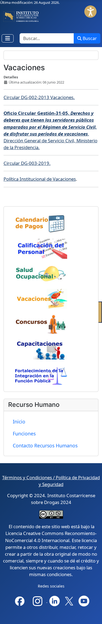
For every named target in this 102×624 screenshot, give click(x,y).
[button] (90, 11)
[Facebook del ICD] (20, 600)
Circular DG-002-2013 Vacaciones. (39, 97)
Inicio (19, 421)
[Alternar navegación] (8, 38)
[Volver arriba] (93, 615)
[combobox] (47, 38)
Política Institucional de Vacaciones (40, 179)
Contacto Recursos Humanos (45, 445)
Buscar (90, 38)
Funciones (24, 433)
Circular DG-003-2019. (27, 163)
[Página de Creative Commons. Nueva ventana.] (51, 514)
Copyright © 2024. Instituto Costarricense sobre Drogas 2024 (51, 498)
